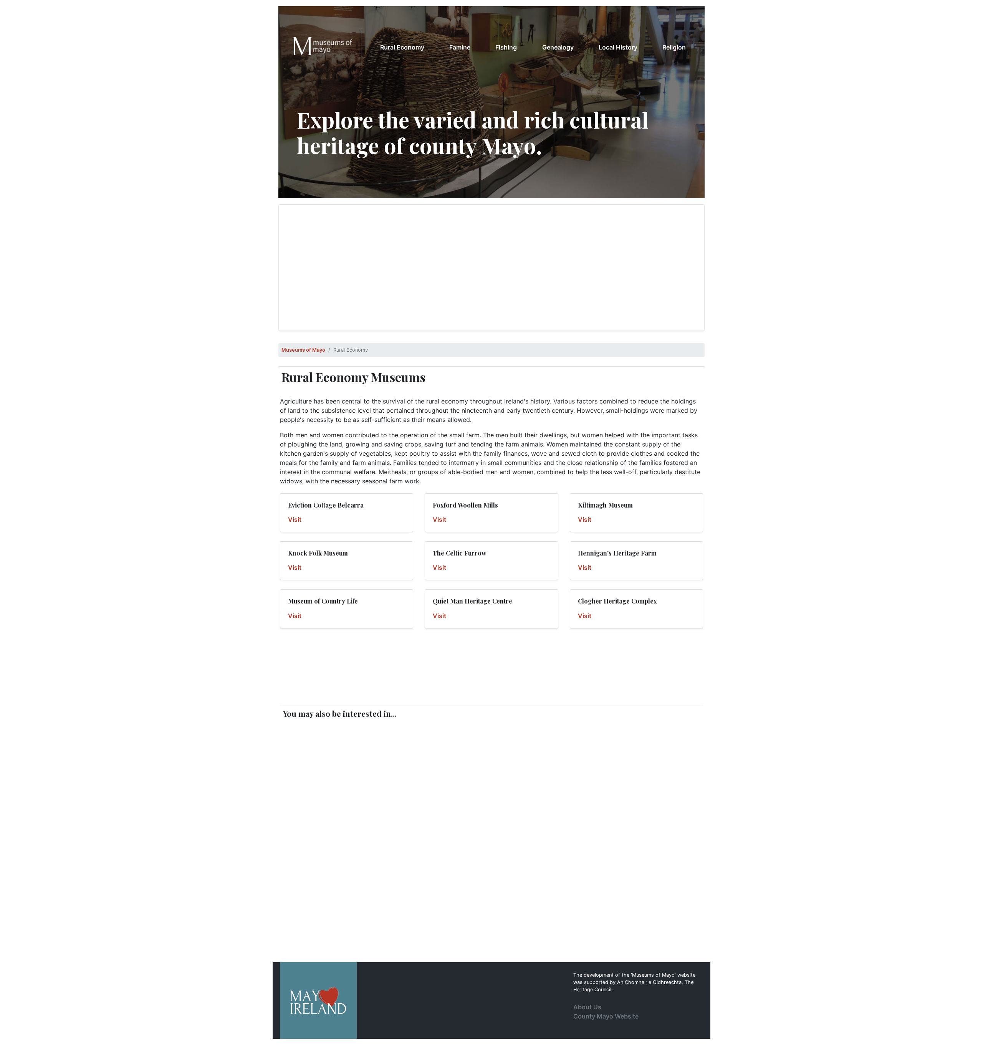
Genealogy (558, 47)
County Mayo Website (606, 1016)
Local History (618, 47)
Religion (674, 47)
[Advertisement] (491, 267)
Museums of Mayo (303, 350)
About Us (587, 1007)
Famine (459, 47)
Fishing (506, 47)
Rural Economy (402, 47)
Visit (294, 519)
